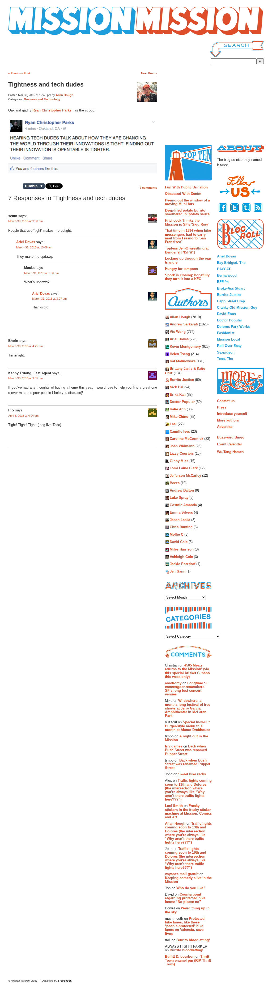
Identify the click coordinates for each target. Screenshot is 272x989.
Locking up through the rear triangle (188, 260)
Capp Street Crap (231, 301)
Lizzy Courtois (182, 453)
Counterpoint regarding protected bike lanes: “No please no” (185, 898)
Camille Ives (180, 431)
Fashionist (225, 333)
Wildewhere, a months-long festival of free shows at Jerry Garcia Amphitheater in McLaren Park (187, 708)
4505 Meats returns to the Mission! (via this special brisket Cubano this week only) (187, 671)
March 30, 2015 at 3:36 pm (25, 221)
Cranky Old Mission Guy (237, 307)
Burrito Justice (182, 380)
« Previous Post (19, 73)
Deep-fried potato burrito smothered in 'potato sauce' (187, 212)
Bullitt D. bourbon (179, 956)
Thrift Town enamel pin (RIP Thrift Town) (188, 960)
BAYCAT (224, 269)
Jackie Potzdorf (182, 564)
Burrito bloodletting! (193, 940)
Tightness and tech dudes (46, 84)
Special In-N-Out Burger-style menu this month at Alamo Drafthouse (187, 726)
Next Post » (149, 73)
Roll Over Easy (229, 346)
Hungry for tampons (181, 269)
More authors (228, 420)
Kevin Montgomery (185, 347)
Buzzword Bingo (230, 437)
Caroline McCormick (186, 439)
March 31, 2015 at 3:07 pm (49, 298)
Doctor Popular (182, 402)
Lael (173, 424)
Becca (175, 483)
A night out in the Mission (186, 738)
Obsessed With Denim (183, 194)
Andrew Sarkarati (184, 324)
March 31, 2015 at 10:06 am (34, 247)
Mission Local (228, 339)
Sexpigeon (226, 352)
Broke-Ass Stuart (231, 288)
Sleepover (64, 980)
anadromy (173, 683)
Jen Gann (177, 572)
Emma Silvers (181, 512)
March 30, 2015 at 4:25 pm (25, 346)
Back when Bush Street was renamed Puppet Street (186, 750)
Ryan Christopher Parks (51, 110)
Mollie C (176, 535)
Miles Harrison (182, 549)
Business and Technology (42, 99)
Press (221, 407)
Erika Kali (178, 395)
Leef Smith (174, 806)
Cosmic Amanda (183, 505)
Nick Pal (176, 387)
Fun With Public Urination (186, 187)
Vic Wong (178, 332)
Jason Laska (180, 520)
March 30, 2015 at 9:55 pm (25, 378)
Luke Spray (179, 498)
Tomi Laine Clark (184, 468)
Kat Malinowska (183, 361)
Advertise (224, 427)
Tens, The (225, 359)
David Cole (179, 542)
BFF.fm (223, 282)
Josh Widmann (182, 446)
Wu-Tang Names (230, 452)
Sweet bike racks (192, 774)
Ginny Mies (179, 461)
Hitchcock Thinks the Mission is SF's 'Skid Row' (187, 222)
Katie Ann (178, 409)
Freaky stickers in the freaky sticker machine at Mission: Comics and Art (188, 811)
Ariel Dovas (25, 242)
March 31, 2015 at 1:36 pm (41, 273)
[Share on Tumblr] (34, 186)
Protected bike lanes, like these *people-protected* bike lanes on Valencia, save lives (185, 926)
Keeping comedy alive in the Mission (188, 880)
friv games (173, 746)
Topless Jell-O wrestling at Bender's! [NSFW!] (187, 250)
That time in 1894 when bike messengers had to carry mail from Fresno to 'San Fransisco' (188, 236)
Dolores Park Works (233, 327)
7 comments (148, 187)
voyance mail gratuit (181, 874)
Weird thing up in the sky (187, 910)
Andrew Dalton (182, 490)
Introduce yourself (232, 414)
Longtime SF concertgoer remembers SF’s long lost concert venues (187, 688)
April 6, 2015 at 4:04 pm (23, 415)
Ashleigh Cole (181, 557)
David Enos (226, 314)
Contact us (226, 401)
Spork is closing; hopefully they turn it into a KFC (187, 277)
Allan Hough (64, 95)
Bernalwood (227, 275)
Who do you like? (190, 888)
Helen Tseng (180, 354)
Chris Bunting (181, 527)
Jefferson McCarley (185, 476)
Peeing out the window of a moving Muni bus (187, 202)
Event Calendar (229, 444)
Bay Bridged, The (231, 263)
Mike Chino (179, 417)
